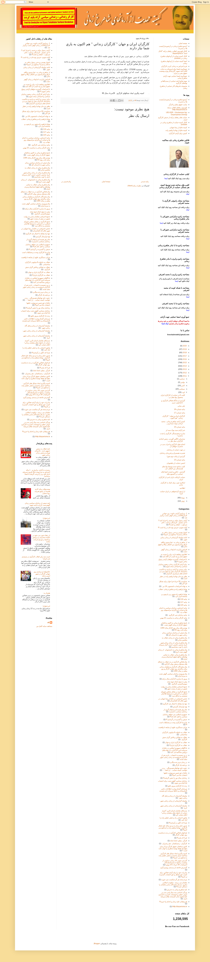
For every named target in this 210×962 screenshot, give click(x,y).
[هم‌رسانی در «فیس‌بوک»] (113, 100)
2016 (184, 359)
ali (48, 622)
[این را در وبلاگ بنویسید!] (119, 100)
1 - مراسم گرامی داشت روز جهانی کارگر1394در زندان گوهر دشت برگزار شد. (36, 45)
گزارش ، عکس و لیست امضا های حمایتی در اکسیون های (173, 473)
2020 (184, 346)
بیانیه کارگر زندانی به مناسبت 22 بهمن (36, 148)
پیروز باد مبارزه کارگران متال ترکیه (37, 209)
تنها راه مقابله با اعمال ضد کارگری (38, 234)
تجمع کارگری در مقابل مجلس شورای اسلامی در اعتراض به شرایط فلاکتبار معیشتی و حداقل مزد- (37, 224)
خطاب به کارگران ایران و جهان (39, 272)
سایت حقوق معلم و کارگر (178, 105)
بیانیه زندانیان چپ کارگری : (40, 145)
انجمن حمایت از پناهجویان (176, 463)
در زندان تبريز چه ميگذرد (41, 292)
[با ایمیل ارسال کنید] (122, 100)
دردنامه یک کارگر (44, 295)
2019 (184, 349)
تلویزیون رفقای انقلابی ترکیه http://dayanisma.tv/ (177, 109)
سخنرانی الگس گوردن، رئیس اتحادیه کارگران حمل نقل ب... (172, 440)
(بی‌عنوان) (46, 518)
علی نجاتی (181, 406)
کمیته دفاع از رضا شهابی (178, 127)
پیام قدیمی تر (66, 182)
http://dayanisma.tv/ (42, 437)
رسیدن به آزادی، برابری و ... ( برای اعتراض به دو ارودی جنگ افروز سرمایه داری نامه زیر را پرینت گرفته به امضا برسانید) (36, 473)
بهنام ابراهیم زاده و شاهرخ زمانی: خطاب (35, 119)
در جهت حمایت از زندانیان (176, 450)
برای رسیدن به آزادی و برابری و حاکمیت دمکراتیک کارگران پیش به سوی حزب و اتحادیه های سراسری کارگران (36, 101)
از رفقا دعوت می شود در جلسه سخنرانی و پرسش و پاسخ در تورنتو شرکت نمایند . (41, 538)
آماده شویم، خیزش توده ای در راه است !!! (35, 57)
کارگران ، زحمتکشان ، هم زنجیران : (37, 374)
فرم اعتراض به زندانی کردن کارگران (174, 66)
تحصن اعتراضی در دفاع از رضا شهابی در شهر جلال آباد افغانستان (35, 230)
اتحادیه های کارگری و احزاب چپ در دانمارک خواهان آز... (172, 445)
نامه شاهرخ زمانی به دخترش (40, 419)
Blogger (97, 944)
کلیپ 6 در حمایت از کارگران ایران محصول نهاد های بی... (173, 396)
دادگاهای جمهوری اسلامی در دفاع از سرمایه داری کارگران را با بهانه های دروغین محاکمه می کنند (37, 280)
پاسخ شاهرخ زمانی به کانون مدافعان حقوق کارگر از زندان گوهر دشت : (37, 154)
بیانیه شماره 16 (179, 427)
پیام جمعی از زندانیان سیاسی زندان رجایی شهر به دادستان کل (37, 164)
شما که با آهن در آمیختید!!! (41, 353)
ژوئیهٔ (183, 498)
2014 (184, 366)
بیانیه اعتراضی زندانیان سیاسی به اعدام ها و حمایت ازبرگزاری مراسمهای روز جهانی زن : (36, 140)
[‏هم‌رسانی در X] (116, 100)
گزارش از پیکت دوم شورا (176, 456)
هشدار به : (46, 593)
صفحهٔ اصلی (106, 182)
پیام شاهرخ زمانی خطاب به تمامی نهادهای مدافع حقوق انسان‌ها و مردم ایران (37, 187)
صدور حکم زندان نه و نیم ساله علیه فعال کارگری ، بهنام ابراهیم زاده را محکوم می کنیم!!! (35, 358)
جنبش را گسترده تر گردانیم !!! (39, 249)
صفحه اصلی (183, 43)
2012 (184, 373)
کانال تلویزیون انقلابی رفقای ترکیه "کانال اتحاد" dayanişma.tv (172, 52)
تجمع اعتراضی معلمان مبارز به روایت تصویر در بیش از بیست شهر (37, 218)
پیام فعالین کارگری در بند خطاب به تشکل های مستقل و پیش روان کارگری (35, 193)
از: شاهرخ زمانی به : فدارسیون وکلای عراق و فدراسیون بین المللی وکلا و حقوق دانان (35, 74)
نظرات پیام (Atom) (134, 186)
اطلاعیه (182, 488)
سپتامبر (182, 389)
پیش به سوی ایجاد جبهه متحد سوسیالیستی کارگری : (40, 213)
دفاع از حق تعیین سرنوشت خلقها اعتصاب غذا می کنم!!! (38, 304)
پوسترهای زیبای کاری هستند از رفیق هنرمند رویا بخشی (42, 491)
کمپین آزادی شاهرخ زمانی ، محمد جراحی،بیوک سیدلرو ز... (173, 422)
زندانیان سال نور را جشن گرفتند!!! (38, 308)
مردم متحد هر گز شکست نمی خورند (37, 409)
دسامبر (182, 379)
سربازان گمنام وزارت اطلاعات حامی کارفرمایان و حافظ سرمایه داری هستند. (36, 320)
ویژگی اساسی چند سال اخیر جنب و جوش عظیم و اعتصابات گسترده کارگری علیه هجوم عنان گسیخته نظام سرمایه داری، (35, 425)
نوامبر (182, 382)
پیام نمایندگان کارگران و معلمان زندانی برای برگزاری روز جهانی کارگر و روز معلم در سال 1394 (36, 199)
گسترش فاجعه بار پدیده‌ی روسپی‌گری (36, 397)
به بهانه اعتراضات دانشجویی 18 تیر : (37, 116)
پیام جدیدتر (145, 182)
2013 (184, 369)
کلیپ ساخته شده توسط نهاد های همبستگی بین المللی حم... (173, 468)
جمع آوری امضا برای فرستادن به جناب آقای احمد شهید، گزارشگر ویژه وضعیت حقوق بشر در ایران (173, 71)
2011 (184, 376)
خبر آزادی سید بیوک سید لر (175, 430)
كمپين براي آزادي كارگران (178, 133)
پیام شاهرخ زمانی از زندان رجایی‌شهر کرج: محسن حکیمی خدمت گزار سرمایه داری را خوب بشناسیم (36, 175)
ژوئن (183, 501)
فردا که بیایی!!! (45, 368)
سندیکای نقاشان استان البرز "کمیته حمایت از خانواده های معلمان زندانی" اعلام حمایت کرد (37, 343)
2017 (184, 356)
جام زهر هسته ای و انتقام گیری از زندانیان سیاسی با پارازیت (38, 240)
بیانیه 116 (46, 129)
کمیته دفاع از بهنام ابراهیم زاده (176, 130)
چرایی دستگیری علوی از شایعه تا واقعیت (35, 257)
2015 (184, 363)
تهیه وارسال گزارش (43, 236)
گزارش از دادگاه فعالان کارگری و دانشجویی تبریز (173, 402)
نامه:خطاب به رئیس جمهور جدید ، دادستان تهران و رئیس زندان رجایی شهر (42, 452)
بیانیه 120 (46, 135)
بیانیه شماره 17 (179, 413)
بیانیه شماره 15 (179, 460)
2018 (184, 353)
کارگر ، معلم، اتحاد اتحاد (41, 371)
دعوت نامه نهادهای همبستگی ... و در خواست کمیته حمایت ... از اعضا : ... (37, 299)
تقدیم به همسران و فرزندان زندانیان (172, 453)
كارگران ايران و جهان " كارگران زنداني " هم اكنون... (173, 417)
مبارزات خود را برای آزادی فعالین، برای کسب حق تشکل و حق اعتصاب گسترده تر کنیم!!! (36, 404)
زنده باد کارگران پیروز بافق (40, 316)
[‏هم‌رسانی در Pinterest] (111, 100)
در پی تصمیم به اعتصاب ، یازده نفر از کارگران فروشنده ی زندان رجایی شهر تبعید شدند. (36, 287)
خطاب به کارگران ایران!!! (41, 275)
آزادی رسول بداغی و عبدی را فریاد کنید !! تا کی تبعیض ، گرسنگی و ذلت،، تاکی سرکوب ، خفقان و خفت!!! (35, 52)
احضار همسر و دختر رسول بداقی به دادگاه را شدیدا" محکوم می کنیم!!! (37, 63)
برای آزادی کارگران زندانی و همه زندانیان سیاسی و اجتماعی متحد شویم (35, 95)
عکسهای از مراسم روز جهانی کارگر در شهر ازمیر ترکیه (42, 574)
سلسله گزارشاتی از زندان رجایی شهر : (36, 331)
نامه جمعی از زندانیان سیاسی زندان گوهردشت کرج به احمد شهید (37, 504)
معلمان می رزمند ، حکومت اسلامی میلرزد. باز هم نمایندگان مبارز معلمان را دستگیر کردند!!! (36, 414)
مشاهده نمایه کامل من (44, 626)
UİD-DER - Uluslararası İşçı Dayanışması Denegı (176, 113)
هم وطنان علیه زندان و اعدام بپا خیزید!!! (36, 431)
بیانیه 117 (46, 132)
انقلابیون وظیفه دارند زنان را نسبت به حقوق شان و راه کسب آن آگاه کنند (37, 85)
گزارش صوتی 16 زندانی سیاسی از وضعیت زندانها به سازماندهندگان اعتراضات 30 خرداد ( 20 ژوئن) (37, 392)
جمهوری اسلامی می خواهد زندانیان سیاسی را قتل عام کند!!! (38, 246)
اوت (183, 392)
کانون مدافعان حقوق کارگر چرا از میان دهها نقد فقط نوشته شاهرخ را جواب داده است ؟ (36, 378)
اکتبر (183, 386)
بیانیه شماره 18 (179, 409)
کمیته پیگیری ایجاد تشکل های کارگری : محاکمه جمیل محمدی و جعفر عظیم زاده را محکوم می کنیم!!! (36, 385)
